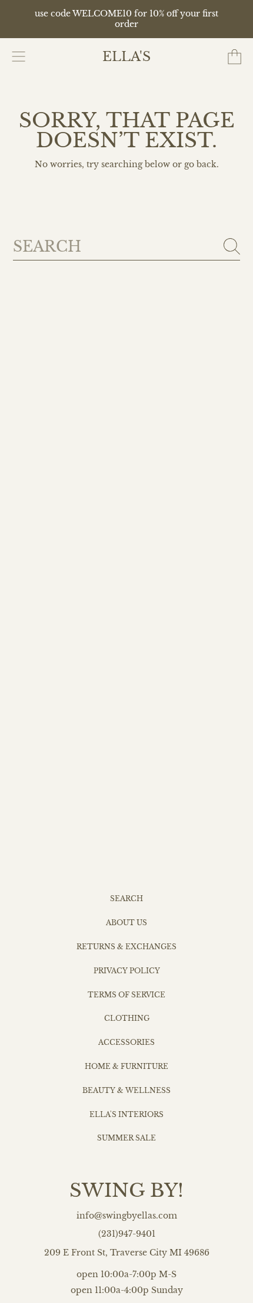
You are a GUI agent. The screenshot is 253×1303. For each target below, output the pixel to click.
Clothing (126, 1018)
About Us (126, 923)
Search (126, 899)
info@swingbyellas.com (126, 1216)
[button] (19, 57)
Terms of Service (126, 995)
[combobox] (127, 246)
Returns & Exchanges (126, 947)
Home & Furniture (126, 1066)
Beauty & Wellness (126, 1091)
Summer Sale (126, 1138)
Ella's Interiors (126, 1115)
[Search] (232, 246)
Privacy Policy (127, 971)
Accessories (126, 1042)
